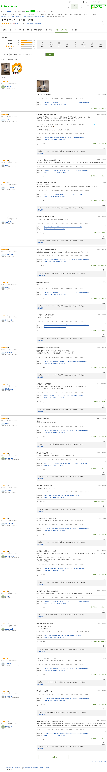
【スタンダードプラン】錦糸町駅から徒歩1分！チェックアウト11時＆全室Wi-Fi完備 (63, 194)
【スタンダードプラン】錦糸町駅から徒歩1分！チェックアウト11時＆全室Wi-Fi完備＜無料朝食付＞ (66, 463)
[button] (5, 69)
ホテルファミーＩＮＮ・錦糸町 (18, 20)
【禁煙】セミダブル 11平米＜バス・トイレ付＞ (54, 465)
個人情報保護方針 (17, 767)
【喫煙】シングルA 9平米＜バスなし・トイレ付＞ (55, 294)
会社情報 (8, 767)
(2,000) (61, 30)
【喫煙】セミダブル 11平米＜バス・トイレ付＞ (54, 139)
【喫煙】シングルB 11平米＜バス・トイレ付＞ (54, 497)
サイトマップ (78, 2)
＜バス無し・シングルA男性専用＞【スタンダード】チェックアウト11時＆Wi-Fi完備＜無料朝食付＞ (66, 102)
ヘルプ (64, 2)
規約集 (41, 767)
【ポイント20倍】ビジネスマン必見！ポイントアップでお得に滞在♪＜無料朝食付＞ (63, 495)
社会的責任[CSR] (27, 767)
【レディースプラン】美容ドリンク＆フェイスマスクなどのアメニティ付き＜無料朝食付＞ (64, 568)
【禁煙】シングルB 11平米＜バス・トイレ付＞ (54, 196)
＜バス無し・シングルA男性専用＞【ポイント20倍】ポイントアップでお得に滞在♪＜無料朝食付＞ (66, 170)
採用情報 (35, 767)
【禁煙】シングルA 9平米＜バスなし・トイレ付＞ (55, 104)
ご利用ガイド (71, 2)
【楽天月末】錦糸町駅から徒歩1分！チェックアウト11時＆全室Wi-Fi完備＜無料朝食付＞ (64, 137)
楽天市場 (94, 2)
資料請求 (46, 767)
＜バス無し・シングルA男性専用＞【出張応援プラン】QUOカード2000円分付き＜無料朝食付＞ (65, 361)
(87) (38, 30)
